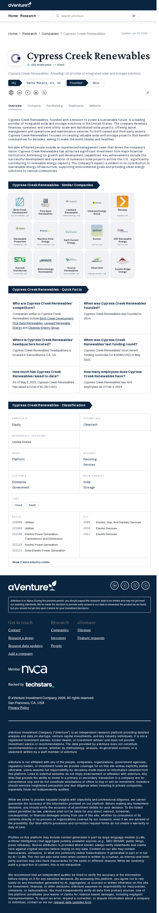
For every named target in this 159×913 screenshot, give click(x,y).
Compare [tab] (34, 105)
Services (89, 464)
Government (20, 487)
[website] (11, 92)
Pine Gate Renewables (28, 323)
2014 (96, 83)
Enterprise (19, 482)
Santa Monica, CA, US (43, 83)
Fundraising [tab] (54, 105)
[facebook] (27, 92)
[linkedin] (36, 92)
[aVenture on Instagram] (143, 607)
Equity (16, 424)
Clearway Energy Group (43, 327)
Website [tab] (95, 105)
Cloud (18, 505)
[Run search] (58, 16)
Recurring (90, 459)
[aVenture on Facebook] (122, 607)
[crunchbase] (19, 92)
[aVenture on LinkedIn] (112, 607)
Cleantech (90, 424)
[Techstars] (40, 706)
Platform (18, 459)
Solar (87, 482)
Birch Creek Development (56, 318)
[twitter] (44, 92)
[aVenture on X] (133, 607)
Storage (89, 487)
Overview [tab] (15, 105)
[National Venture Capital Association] (34, 691)
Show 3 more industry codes (30, 584)
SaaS (32, 505)
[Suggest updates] (148, 93)
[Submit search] (134, 16)
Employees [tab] (76, 105)
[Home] (19, 5)
